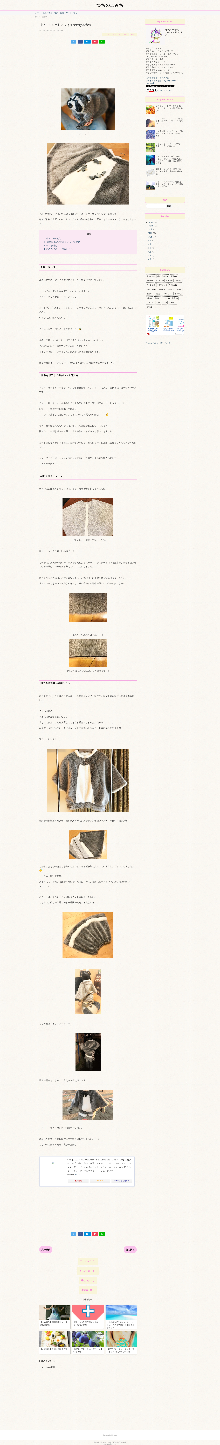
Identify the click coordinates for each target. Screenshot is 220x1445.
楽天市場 (78, 1181)
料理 (173, 298)
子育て (38, 13)
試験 (148, 298)
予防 (160, 289)
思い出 (149, 285)
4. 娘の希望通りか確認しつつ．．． (61, 249)
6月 (150, 252)
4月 (150, 259)
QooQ (114, 1444)
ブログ (149, 302)
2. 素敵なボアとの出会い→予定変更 (62, 242)
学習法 (171, 285)
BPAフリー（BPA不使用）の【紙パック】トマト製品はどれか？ (169, 108)
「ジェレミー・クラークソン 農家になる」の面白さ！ (169, 145)
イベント (116, 34)
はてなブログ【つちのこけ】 (158, 78)
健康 (56, 13)
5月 (150, 255)
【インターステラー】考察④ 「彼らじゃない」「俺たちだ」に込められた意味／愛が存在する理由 (169, 159)
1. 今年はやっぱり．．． (56, 238)
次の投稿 (45, 1249)
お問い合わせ (164, 343)
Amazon (100, 1181)
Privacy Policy (152, 343)
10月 (150, 237)
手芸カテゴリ (88, 1280)
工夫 (169, 289)
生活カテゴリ (88, 1290)
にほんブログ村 (164, 90)
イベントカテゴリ (88, 1271)
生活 (62, 13)
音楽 (156, 298)
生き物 (171, 302)
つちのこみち (110, 5)
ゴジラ (165, 298)
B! (87, 41)
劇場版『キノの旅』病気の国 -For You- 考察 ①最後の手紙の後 (169, 171)
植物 (148, 307)
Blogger (113, 1435)
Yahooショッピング (121, 1181)
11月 (150, 233)
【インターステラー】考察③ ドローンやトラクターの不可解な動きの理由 (169, 184)
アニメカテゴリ (88, 1261)
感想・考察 (47, 13)
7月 (150, 248)
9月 (150, 240)
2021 (151, 226)
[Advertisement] (88, 63)
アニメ (106, 34)
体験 (176, 280)
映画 (148, 280)
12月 (150, 229)
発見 (157, 294)
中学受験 (160, 285)
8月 (150, 244)
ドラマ (177, 294)
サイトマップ (72, 13)
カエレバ (77, 1174)
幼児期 (166, 294)
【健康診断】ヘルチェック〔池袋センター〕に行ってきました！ (169, 133)
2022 (151, 222)
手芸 (126, 34)
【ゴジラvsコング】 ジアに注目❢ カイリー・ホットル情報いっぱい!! (169, 120)
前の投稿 (130, 1249)
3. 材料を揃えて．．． (55, 245)
